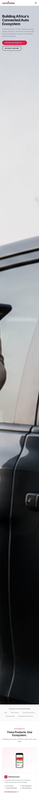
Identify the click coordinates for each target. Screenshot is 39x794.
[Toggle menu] (36, 3)
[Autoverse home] (8, 2)
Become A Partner (12, 48)
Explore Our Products (13, 42)
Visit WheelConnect (10, 792)
